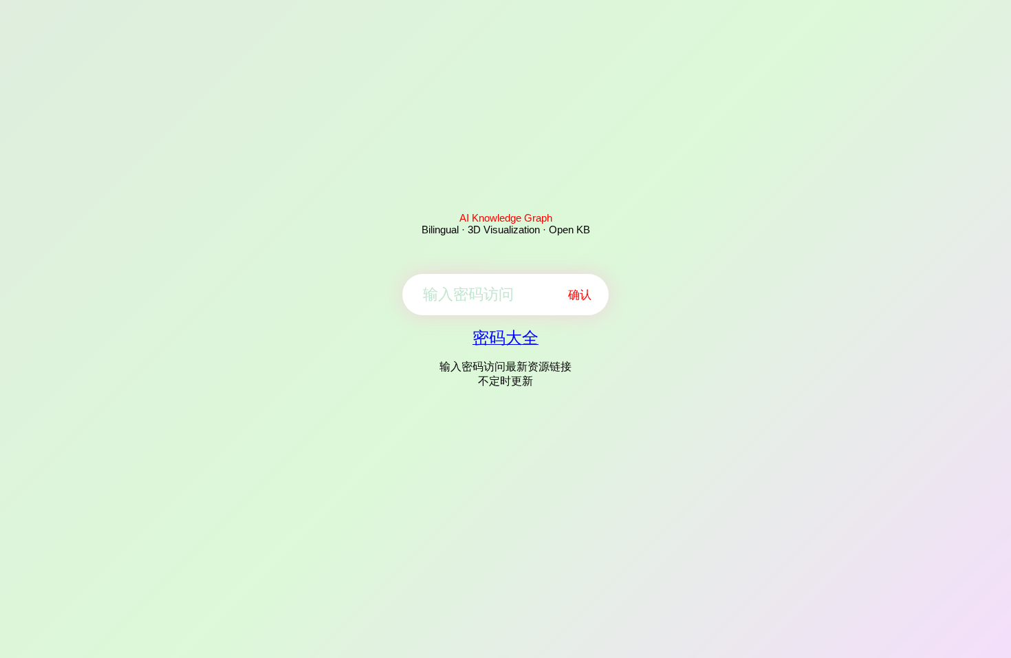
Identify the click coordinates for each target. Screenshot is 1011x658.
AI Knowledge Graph (505, 218)
